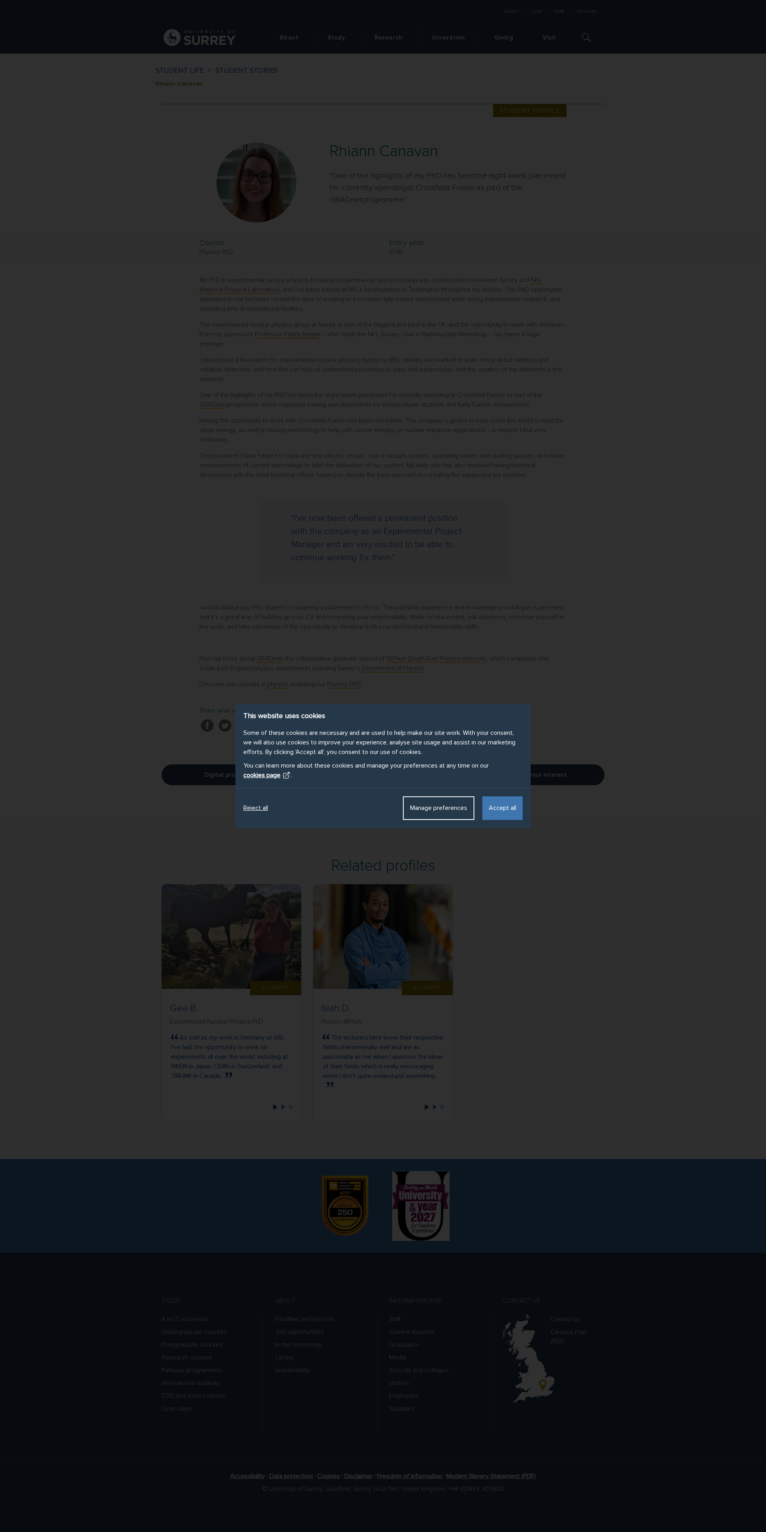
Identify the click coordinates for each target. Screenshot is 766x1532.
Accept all (502, 808)
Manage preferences (438, 808)
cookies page (261, 775)
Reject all (255, 808)
